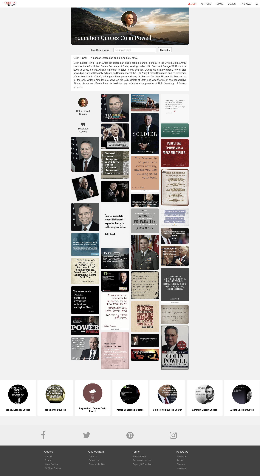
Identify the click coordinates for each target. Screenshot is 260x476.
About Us (93, 456)
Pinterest (181, 464)
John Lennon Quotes (18, 409)
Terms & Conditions (142, 460)
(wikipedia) (78, 87)
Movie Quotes (51, 464)
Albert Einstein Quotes (205, 409)
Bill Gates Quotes (242, 409)
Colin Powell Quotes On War (130, 409)
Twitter (180, 460)
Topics (219, 3)
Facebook (181, 456)
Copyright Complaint (142, 464)
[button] (257, 4)
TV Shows (245, 3)
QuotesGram (10, 4)
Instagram (181, 468)
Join (193, 3)
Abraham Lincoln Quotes (167, 409)
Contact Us (94, 460)
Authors (206, 3)
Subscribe (165, 49)
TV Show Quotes (53, 468)
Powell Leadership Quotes (92, 409)
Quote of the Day (97, 464)
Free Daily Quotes (100, 49)
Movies (232, 3)
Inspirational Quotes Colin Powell (55, 410)
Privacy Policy (139, 456)
